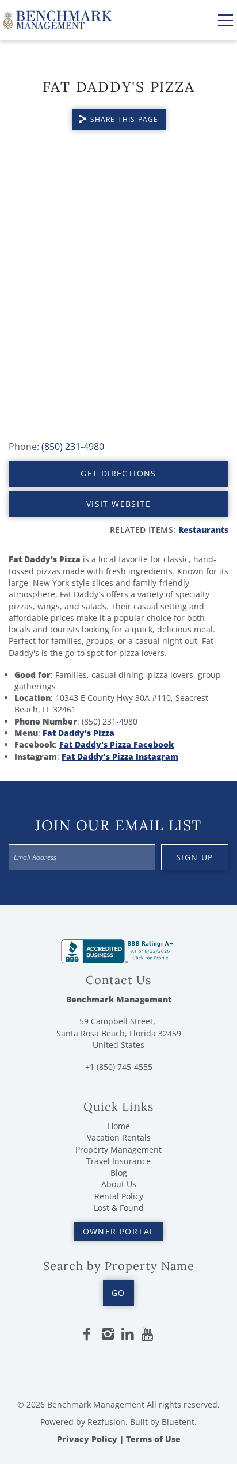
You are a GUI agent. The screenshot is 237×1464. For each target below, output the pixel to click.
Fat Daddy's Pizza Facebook (116, 744)
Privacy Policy (87, 1439)
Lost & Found (119, 1207)
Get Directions (118, 473)
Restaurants (203, 529)
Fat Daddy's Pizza (78, 732)
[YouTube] (148, 1334)
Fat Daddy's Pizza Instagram (120, 756)
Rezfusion (106, 1421)
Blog (118, 1172)
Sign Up (194, 857)
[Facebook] (87, 1334)
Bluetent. (179, 1421)
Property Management (118, 1149)
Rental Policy (118, 1196)
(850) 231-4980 (72, 446)
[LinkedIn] (127, 1334)
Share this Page (124, 119)
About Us (118, 1184)
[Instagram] (107, 1334)
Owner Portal (119, 1231)
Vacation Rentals (119, 1137)
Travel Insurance (118, 1161)
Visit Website (118, 503)
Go (118, 1292)
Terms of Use (153, 1439)
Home (119, 1125)
